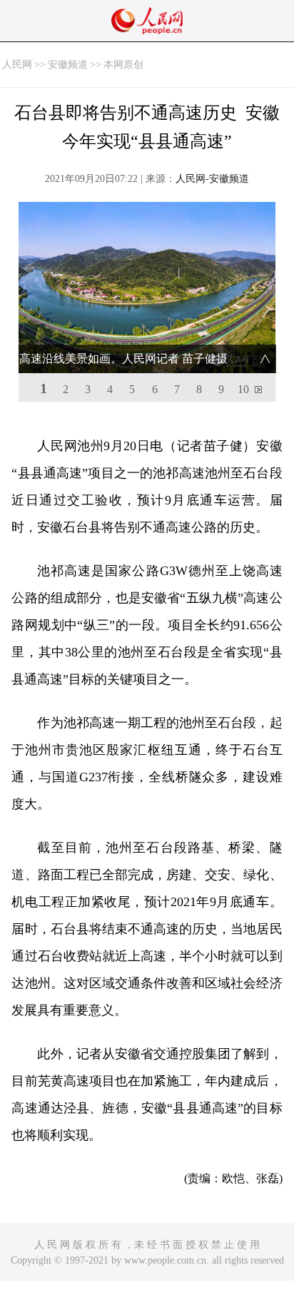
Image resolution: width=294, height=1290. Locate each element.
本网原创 (123, 64)
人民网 (17, 64)
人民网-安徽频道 (212, 178)
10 (243, 389)
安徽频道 (68, 64)
